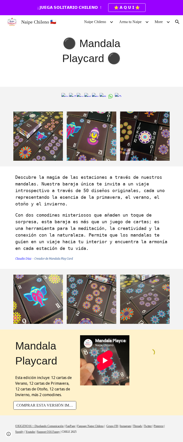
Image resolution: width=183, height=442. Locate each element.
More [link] (159, 22)
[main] (91, 51)
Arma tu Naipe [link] (130, 22)
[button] (177, 22)
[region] (91, 7)
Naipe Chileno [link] (95, 22)
